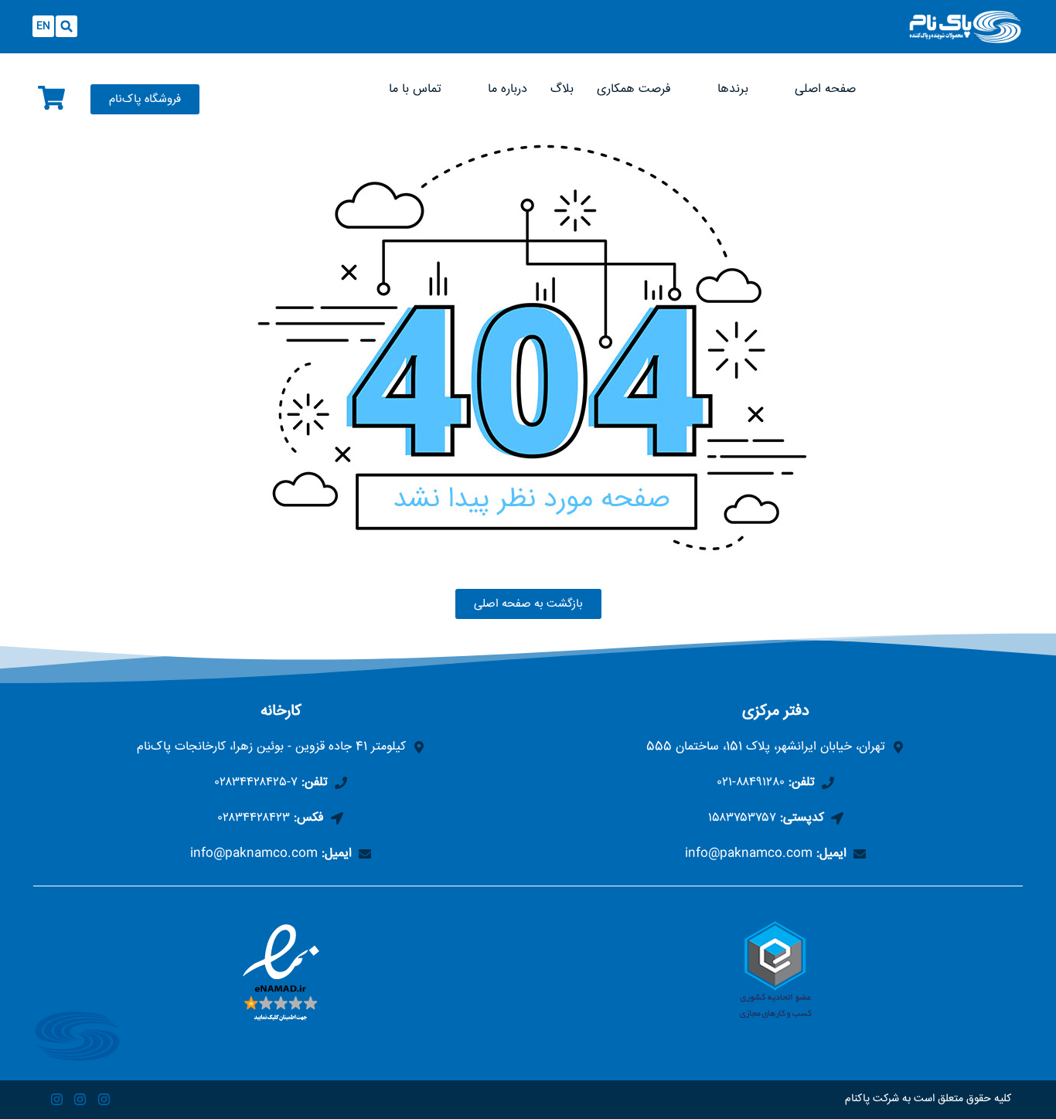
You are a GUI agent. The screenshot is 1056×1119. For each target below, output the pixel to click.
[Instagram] (104, 1100)
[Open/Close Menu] (680, 17)
